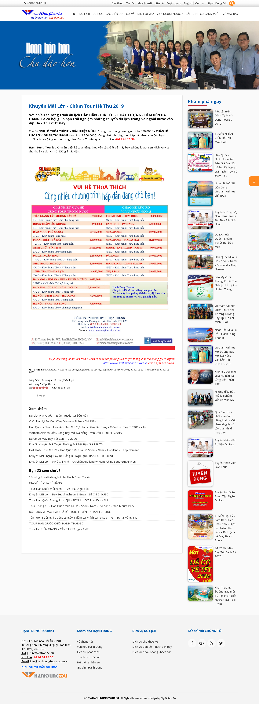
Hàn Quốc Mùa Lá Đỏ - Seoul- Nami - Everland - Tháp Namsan (226, 263)
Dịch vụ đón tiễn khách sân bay (152, 646)
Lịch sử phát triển (88, 652)
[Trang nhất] (74, 13)
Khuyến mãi (144, 3)
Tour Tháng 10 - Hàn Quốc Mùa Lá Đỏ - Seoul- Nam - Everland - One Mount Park (81, 506)
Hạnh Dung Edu (217, 3)
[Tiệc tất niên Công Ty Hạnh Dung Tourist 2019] (200, 118)
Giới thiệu (117, 3)
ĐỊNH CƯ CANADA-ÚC (206, 14)
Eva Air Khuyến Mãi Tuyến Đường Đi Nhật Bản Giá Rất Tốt (66, 444)
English (188, 3)
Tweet (41, 395)
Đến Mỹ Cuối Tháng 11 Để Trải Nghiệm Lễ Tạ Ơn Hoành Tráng (226, 283)
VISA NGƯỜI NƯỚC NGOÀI (173, 14)
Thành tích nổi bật (88, 657)
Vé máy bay (230, 14)
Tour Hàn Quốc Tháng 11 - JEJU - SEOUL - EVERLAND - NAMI (69, 500)
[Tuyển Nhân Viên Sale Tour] (200, 473)
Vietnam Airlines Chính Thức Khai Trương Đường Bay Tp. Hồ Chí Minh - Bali (225, 314)
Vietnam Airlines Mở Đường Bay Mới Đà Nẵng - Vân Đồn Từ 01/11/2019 (75, 433)
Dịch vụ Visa (145, 14)
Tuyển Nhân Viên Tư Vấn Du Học (225, 442)
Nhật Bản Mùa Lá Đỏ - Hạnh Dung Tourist (226, 334)
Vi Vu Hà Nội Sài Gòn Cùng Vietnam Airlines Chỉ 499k (62, 421)
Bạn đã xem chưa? (44, 470)
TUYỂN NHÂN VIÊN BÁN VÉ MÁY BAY (224, 138)
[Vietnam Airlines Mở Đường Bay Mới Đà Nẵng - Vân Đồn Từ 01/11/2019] (200, 354)
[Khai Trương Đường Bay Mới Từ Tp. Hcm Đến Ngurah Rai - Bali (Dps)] (200, 593)
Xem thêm (38, 409)
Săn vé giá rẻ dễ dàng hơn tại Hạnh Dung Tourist (60, 477)
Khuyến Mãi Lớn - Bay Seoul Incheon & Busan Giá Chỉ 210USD (68, 494)
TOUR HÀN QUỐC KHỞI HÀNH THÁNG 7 (56, 523)
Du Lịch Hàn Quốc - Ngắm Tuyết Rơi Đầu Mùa (58, 415)
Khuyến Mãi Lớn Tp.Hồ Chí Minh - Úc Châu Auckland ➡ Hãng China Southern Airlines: (82, 461)
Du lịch (84, 14)
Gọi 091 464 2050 (36, 3)
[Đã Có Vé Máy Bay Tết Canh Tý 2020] (200, 563)
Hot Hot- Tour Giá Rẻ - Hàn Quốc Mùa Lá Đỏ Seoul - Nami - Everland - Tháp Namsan (84, 450)
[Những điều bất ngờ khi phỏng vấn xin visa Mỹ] (200, 397)
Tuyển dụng (173, 3)
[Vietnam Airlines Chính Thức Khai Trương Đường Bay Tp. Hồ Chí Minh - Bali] (200, 311)
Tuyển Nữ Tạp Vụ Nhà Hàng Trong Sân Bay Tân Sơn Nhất (226, 218)
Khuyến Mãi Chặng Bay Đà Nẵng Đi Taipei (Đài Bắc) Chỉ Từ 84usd (71, 456)
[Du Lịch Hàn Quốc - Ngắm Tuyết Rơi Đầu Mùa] (200, 241)
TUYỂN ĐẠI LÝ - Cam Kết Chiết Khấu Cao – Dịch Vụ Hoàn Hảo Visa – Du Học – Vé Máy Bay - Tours (225, 528)
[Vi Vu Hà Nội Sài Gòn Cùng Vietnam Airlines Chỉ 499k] (200, 193)
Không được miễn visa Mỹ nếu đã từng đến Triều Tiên (226, 377)
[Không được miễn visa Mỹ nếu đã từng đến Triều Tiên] (200, 376)
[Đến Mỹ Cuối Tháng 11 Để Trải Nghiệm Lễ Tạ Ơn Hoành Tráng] (200, 287)
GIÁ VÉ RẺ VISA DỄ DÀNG (45, 483)
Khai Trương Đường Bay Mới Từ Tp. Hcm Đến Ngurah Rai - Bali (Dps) (225, 595)
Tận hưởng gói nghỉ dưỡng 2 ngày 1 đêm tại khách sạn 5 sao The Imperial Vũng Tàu (83, 517)
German (200, 3)
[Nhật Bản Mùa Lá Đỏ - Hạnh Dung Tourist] (200, 334)
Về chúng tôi (85, 641)
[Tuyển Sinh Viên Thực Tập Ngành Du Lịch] (200, 500)
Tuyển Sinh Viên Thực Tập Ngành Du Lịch (225, 496)
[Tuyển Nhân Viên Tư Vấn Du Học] (200, 447)
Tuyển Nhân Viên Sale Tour (225, 465)
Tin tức (130, 3)
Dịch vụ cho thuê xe (145, 641)
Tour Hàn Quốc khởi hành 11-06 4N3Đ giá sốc (59, 489)
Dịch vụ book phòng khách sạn (151, 652)
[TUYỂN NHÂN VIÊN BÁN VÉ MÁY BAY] (200, 140)
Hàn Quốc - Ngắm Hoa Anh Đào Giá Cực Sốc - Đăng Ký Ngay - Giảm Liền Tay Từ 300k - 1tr (88, 427)
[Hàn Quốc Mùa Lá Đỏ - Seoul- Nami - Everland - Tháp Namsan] (200, 262)
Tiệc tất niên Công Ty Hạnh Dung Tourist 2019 (224, 117)
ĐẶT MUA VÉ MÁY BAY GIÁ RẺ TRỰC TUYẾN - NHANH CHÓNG (70, 512)
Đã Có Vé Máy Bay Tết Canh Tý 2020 (53, 438)
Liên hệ (159, 3)
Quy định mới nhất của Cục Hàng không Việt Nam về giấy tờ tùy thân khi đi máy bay (225, 422)
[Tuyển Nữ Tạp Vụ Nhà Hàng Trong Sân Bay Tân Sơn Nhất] (200, 219)
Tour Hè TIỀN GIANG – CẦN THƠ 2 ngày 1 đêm (60, 529)
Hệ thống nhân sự (88, 662)
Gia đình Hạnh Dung (89, 667)
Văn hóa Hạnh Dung (89, 646)
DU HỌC (98, 14)
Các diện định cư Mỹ (120, 14)
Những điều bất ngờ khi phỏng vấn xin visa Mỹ (225, 396)
